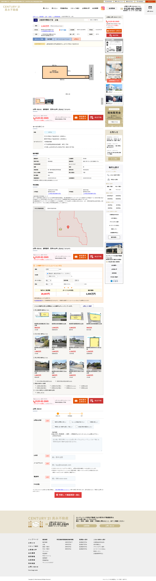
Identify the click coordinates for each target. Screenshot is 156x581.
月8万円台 (110, 208)
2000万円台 (110, 198)
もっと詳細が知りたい (78, 422)
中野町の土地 (84, 388)
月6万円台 (110, 205)
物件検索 (45, 542)
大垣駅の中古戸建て (56, 385)
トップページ (33, 539)
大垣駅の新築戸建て (41, 385)
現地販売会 (64, 8)
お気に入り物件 (87, 306)
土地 (110, 189)
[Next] (100, 72)
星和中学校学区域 (51, 208)
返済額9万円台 (83, 549)
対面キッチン (114, 229)
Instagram (33, 570)
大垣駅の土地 (84, 385)
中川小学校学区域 (39, 208)
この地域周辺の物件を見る (47, 31)
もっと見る (114, 158)
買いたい (46, 8)
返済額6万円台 (83, 542)
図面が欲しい (94, 422)
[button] (68, 227)
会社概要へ (114, 265)
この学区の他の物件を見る (54, 193)
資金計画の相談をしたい (85, 426)
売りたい (55, 8)
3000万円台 (118, 198)
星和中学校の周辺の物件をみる (64, 381)
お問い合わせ (150, 11)
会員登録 (112, 8)
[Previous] (35, 72)
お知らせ (31, 542)
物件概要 (49, 39)
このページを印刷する (115, 42)
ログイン (150, 1)
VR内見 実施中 (114, 277)
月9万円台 (118, 208)
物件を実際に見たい (60, 422)
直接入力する (52, 276)
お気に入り (120, 1)
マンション (118, 189)
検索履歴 (140, 1)
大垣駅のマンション (71, 385)
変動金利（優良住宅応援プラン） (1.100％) (59, 273)
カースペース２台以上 (114, 225)
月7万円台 (118, 205)
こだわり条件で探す (115, 175)
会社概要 (95, 8)
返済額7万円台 (83, 544)
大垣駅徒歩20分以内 (114, 214)
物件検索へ (114, 237)
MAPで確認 (63, 30)
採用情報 (114, 273)
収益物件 (45, 553)
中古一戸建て (118, 186)
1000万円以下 (110, 195)
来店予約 (130, 1)
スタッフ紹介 (75, 8)
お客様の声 (86, 8)
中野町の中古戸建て (56, 388)
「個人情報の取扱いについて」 (62, 489)
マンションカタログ (48, 562)
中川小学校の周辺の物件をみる (44, 381)
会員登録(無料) (38, 300)
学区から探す (114, 179)
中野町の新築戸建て (41, 388)
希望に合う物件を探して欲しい (64, 426)
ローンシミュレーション (63, 39)
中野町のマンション (71, 388)
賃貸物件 (45, 558)
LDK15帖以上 (114, 218)
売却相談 (31, 563)
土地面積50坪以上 (114, 232)
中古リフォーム (47, 555)
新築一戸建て (110, 186)
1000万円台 (118, 195)
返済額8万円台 (83, 546)
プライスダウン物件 (114, 221)
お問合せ (76, 39)
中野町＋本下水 (40, 392)
